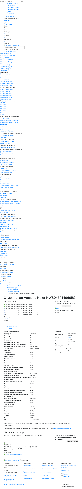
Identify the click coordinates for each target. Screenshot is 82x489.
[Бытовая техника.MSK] (11, 460)
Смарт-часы (4, 255)
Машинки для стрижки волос (9, 239)
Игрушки (3, 280)
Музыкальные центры (7, 135)
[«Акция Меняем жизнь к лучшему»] (13, 454)
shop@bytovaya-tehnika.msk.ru (62, 428)
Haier (69, 338)
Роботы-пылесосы (6, 172)
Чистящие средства (6, 132)
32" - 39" (3, 105)
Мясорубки (3, 195)
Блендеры (3, 197)
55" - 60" (3, 110)
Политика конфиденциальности (14, 484)
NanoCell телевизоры (7, 81)
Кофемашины (4, 212)
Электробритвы (5, 237)
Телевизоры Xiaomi (6, 95)
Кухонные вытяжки (6, 205)
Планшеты (3, 253)
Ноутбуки (3, 268)
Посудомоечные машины (8, 216)
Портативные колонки (7, 141)
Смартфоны (3, 251)
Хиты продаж (46, 472)
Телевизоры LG (5, 91)
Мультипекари (4, 226)
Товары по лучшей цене (49, 469)
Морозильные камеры (7, 187)
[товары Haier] (57, 308)
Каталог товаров (12, 3)
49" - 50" (3, 108)
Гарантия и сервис (13, 9)
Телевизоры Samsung (7, 89)
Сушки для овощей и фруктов (9, 228)
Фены (1, 232)
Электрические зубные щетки (9, 247)
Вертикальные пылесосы (8, 170)
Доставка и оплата (13, 7)
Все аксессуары (5, 118)
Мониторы (3, 259)
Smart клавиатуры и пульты (9, 122)
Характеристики (12, 326)
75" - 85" (2, 114)
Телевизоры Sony (5, 93)
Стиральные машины (6, 151)
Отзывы (9, 328)
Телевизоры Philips (6, 97)
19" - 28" (2, 103)
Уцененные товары (48, 478)
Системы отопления (6, 164)
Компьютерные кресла (7, 264)
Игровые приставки (6, 272)
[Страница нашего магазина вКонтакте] (65, 474)
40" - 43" (3, 107)
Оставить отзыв (72, 441)
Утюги (2, 176)
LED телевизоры (5, 76)
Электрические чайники (7, 211)
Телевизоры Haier (5, 99)
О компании (11, 5)
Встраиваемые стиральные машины (11, 153)
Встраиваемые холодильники (9, 185)
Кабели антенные (5, 128)
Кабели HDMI (4, 126)
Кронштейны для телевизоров (9, 120)
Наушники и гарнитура (7, 147)
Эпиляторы (3, 243)
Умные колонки (5, 143)
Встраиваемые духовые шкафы (10, 203)
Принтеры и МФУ (5, 276)
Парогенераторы (5, 178)
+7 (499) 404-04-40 (10, 16)
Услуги (9, 11)
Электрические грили (7, 224)
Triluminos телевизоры (7, 83)
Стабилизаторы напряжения (9, 130)
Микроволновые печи (7, 220)
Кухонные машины (6, 193)
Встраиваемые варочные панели (10, 201)
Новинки (45, 475)
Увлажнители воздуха (7, 162)
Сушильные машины (6, 155)
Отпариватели (4, 180)
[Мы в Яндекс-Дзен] (8, 24)
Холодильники (4, 184)
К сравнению (67, 306)
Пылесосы (3, 168)
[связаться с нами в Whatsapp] (4, 30)
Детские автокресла (6, 284)
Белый (6, 319)
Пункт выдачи (11, 13)
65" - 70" (2, 112)
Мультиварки (4, 222)
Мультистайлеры (5, 234)
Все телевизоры (5, 74)
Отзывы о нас (65, 471)
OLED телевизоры (5, 80)
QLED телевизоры (5, 78)
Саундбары (3, 124)
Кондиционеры (4, 160)
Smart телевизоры (6, 85)
